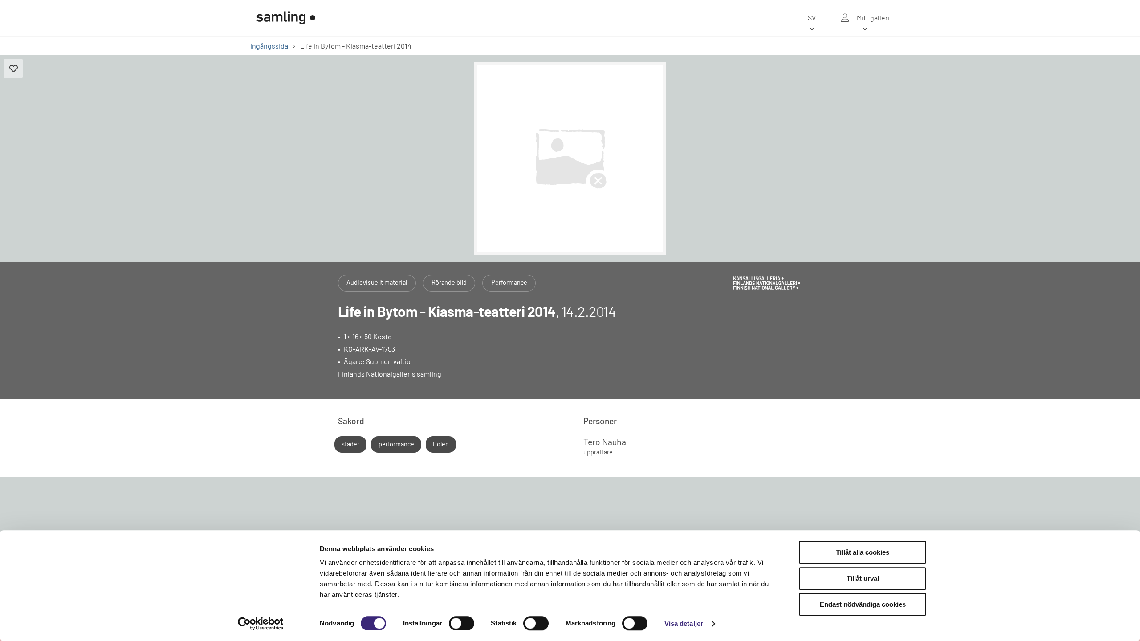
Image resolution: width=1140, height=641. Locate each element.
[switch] (461, 623)
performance (396, 444)
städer (350, 444)
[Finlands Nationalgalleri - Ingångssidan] (286, 18)
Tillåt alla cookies (862, 552)
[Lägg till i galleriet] (13, 68)
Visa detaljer (683, 623)
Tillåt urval (863, 578)
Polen (441, 444)
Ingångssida (269, 45)
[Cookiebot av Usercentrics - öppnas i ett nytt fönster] (261, 623)
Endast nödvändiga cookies (863, 604)
